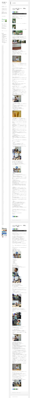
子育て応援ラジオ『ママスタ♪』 (4, 3)
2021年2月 (2, 103)
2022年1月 (2, 93)
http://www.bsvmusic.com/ (4, 28)
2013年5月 (2, 186)
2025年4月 (2, 58)
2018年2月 (2, 135)
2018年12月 (3, 126)
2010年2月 (2, 221)
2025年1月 (2, 61)
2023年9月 (2, 75)
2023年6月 (2, 78)
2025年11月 (3, 52)
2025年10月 (3, 53)
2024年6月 (2, 67)
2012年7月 (2, 195)
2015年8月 (2, 162)
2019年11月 (3, 116)
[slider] (25, 13)
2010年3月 (2, 220)
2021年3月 (2, 102)
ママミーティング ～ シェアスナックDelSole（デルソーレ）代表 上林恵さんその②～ (4, 39)
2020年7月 (2, 109)
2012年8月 (2, 194)
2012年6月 (2, 196)
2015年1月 (2, 168)
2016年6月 (2, 153)
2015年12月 (3, 158)
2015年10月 (3, 160)
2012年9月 (2, 193)
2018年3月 (2, 134)
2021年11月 (3, 95)
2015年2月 (2, 167)
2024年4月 (2, 69)
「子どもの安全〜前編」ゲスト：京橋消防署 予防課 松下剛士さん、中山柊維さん (4, 37)
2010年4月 (2, 219)
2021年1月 (2, 104)
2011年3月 (2, 209)
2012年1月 (2, 200)
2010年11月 (3, 213)
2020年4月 (2, 112)
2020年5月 (2, 111)
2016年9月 (2, 150)
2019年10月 (3, 117)
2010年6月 (2, 217)
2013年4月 (2, 187)
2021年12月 (3, 94)
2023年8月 (2, 76)
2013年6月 (2, 185)
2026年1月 (2, 50)
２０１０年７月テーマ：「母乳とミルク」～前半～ (19, 226)
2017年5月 (2, 143)
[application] (19, 13)
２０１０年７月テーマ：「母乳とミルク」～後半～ (19, 9)
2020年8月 (2, 108)
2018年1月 (2, 136)
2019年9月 (2, 118)
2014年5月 (2, 175)
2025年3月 (2, 59)
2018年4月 (2, 133)
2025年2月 (2, 60)
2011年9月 (2, 204)
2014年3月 (2, 177)
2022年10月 (3, 85)
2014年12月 (3, 169)
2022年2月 (2, 92)
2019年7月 (2, 120)
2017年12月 (3, 137)
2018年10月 (3, 128)
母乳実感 (15, 118)
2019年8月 (2, 119)
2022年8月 (2, 87)
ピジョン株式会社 (14, 39)
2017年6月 (2, 142)
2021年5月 (2, 100)
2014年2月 (2, 178)
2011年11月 (3, 202)
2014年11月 (3, 170)
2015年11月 (3, 159)
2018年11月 (3, 127)
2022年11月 (3, 84)
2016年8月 (2, 151)
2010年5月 (2, 218)
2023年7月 (2, 77)
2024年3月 (2, 70)
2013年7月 (2, 184)
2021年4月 (2, 101)
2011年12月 (3, 201)
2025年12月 (3, 51)
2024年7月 (2, 66)
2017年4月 (2, 144)
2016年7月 (2, 152)
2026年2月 (2, 49)
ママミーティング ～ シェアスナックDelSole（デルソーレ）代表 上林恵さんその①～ (4, 41)
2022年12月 (3, 83)
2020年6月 (2, 110)
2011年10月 (3, 203)
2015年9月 (2, 161)
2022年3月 (2, 91)
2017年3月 (2, 145)
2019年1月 (2, 125)
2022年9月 (2, 86)
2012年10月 (3, 192)
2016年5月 (2, 154)
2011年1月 (2, 211)
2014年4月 (2, 176)
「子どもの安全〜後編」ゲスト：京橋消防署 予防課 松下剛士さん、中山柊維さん (4, 35)
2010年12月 (3, 212)
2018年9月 (2, 129)
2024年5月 (2, 68)
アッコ (16, 392)
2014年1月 (2, 179)
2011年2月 (2, 210)
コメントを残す (19, 392)
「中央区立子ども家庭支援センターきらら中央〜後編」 (4, 42)
